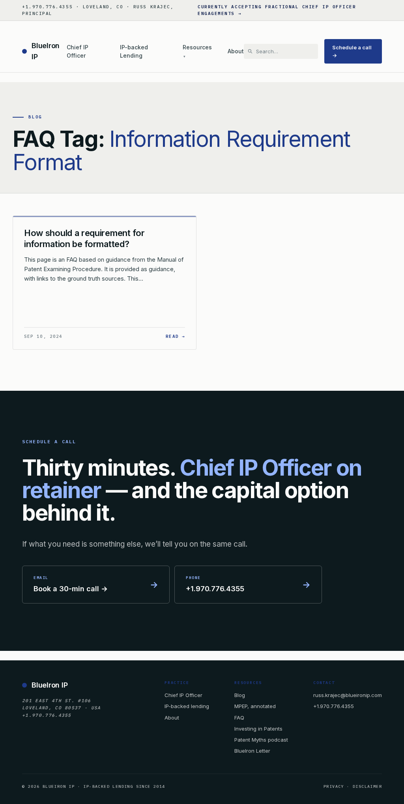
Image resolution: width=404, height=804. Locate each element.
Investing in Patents (258, 728)
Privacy (334, 786)
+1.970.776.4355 (333, 706)
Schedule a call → (352, 51)
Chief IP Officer (77, 51)
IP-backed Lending (134, 51)
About (236, 51)
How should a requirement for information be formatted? (84, 238)
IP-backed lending (187, 706)
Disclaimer (367, 786)
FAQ (239, 717)
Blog (239, 695)
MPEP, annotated (255, 706)
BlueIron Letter (252, 751)
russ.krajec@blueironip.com (347, 695)
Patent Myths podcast (261, 740)
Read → (175, 336)
